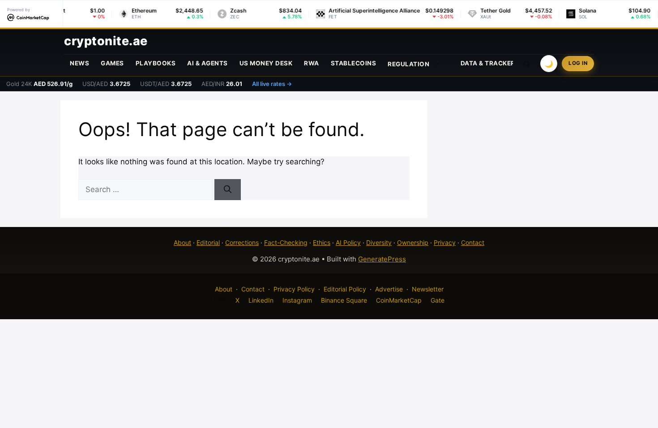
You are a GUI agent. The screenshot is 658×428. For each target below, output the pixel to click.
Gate (437, 300)
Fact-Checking (286, 242)
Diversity (379, 242)
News (79, 63)
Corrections (242, 242)
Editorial (208, 242)
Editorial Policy (345, 289)
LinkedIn (260, 300)
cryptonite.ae (106, 41)
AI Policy (348, 242)
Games (112, 63)
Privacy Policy (294, 289)
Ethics (321, 242)
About (182, 242)
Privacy (445, 242)
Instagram (297, 300)
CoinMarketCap (399, 300)
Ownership (412, 242)
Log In (577, 63)
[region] (116, 363)
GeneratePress (382, 259)
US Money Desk (266, 63)
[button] (526, 63)
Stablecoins (353, 63)
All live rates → (272, 83)
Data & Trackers (490, 63)
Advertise (389, 289)
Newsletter (428, 289)
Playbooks (156, 63)
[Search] (227, 190)
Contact (472, 242)
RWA (311, 63)
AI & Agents (207, 63)
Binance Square (344, 300)
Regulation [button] (408, 64)
